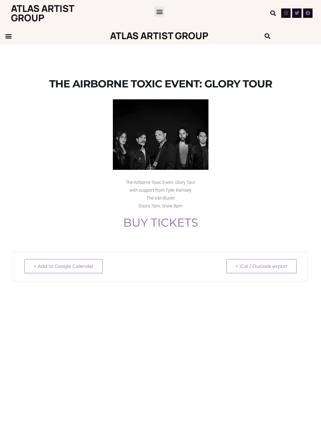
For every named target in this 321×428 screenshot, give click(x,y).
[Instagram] (286, 13)
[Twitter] (297, 13)
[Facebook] (308, 13)
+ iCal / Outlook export (261, 266)
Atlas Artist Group (42, 13)
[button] (159, 11)
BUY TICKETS (160, 222)
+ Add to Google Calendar (64, 266)
